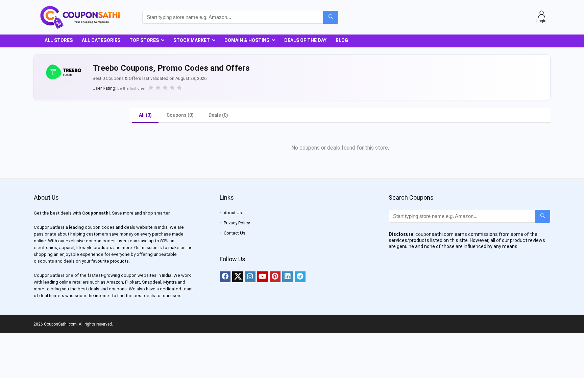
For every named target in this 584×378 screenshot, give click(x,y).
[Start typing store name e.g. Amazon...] (330, 17)
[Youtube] (262, 276)
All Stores (59, 40)
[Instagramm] (250, 276)
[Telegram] (300, 276)
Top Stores (144, 40)
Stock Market (191, 40)
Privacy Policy (237, 222)
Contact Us (234, 233)
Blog (342, 40)
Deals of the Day (305, 40)
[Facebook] (225, 276)
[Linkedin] (287, 276)
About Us (233, 212)
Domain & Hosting (247, 40)
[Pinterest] (275, 276)
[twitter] (237, 276)
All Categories (101, 40)
